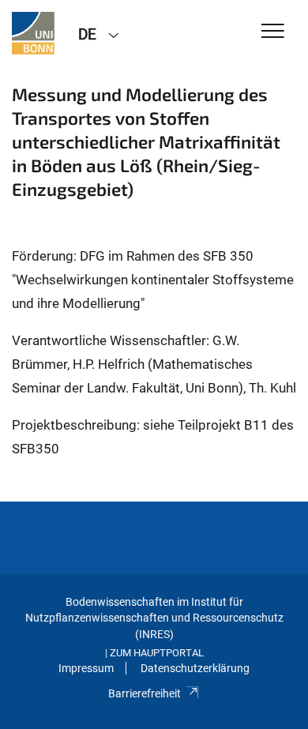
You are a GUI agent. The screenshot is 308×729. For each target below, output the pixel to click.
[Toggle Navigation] (272, 32)
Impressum (86, 668)
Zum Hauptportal (157, 653)
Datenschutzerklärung (195, 668)
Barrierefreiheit (144, 693)
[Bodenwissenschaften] (33, 33)
